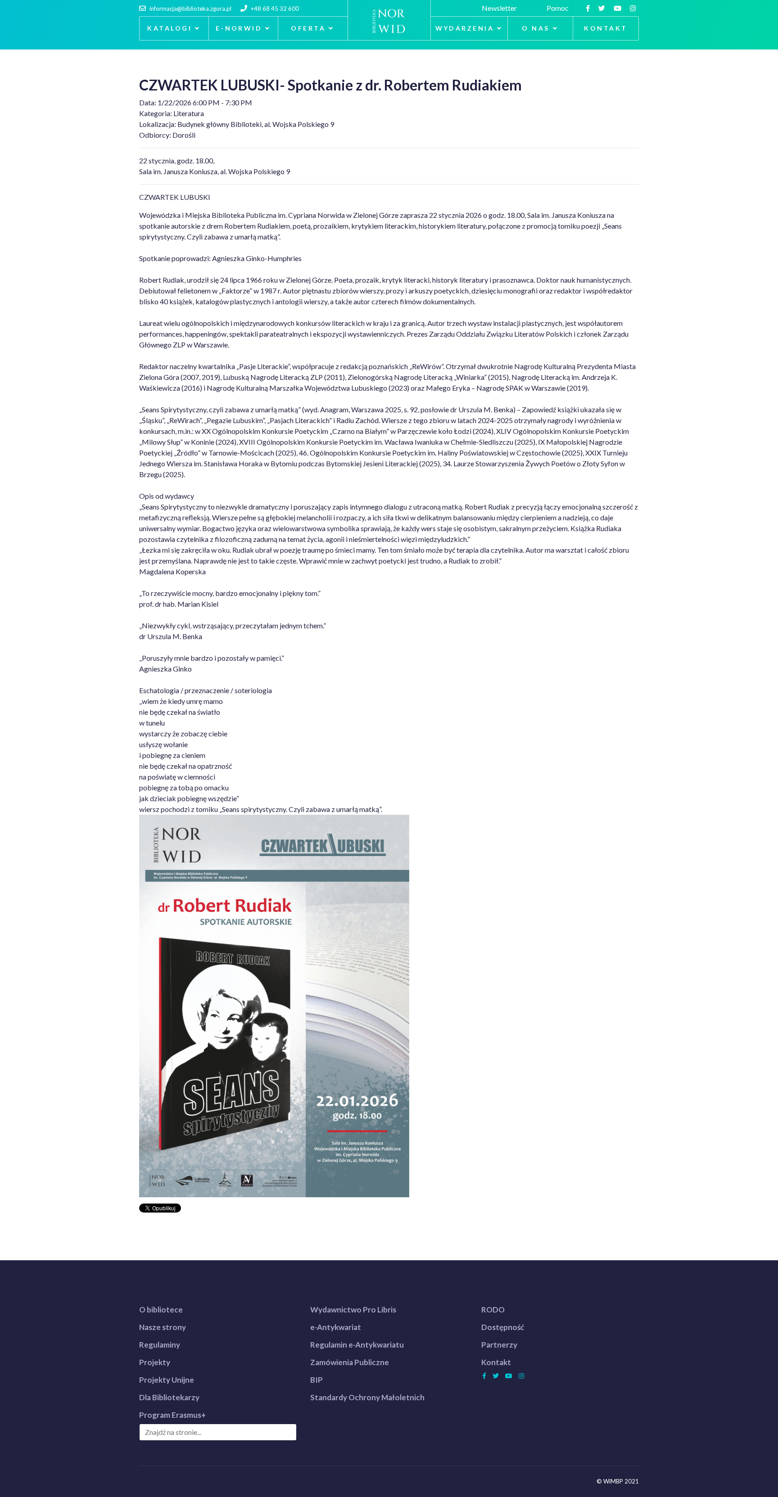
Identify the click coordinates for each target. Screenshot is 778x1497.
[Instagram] (634, 8)
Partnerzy (499, 1344)
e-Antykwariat (335, 1327)
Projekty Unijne (166, 1379)
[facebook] (589, 8)
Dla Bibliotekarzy (169, 1397)
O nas (535, 28)
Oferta (308, 28)
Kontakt (605, 28)
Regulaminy (159, 1344)
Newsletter (501, 8)
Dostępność (502, 1327)
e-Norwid (239, 28)
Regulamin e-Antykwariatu (357, 1344)
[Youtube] (619, 8)
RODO (493, 1309)
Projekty (154, 1362)
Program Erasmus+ (172, 1415)
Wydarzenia (464, 28)
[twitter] (602, 8)
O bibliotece (161, 1309)
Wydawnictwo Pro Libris (353, 1309)
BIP (316, 1379)
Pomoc (559, 8)
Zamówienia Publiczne (349, 1362)
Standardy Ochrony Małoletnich (367, 1397)
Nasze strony (162, 1327)
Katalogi (169, 28)
